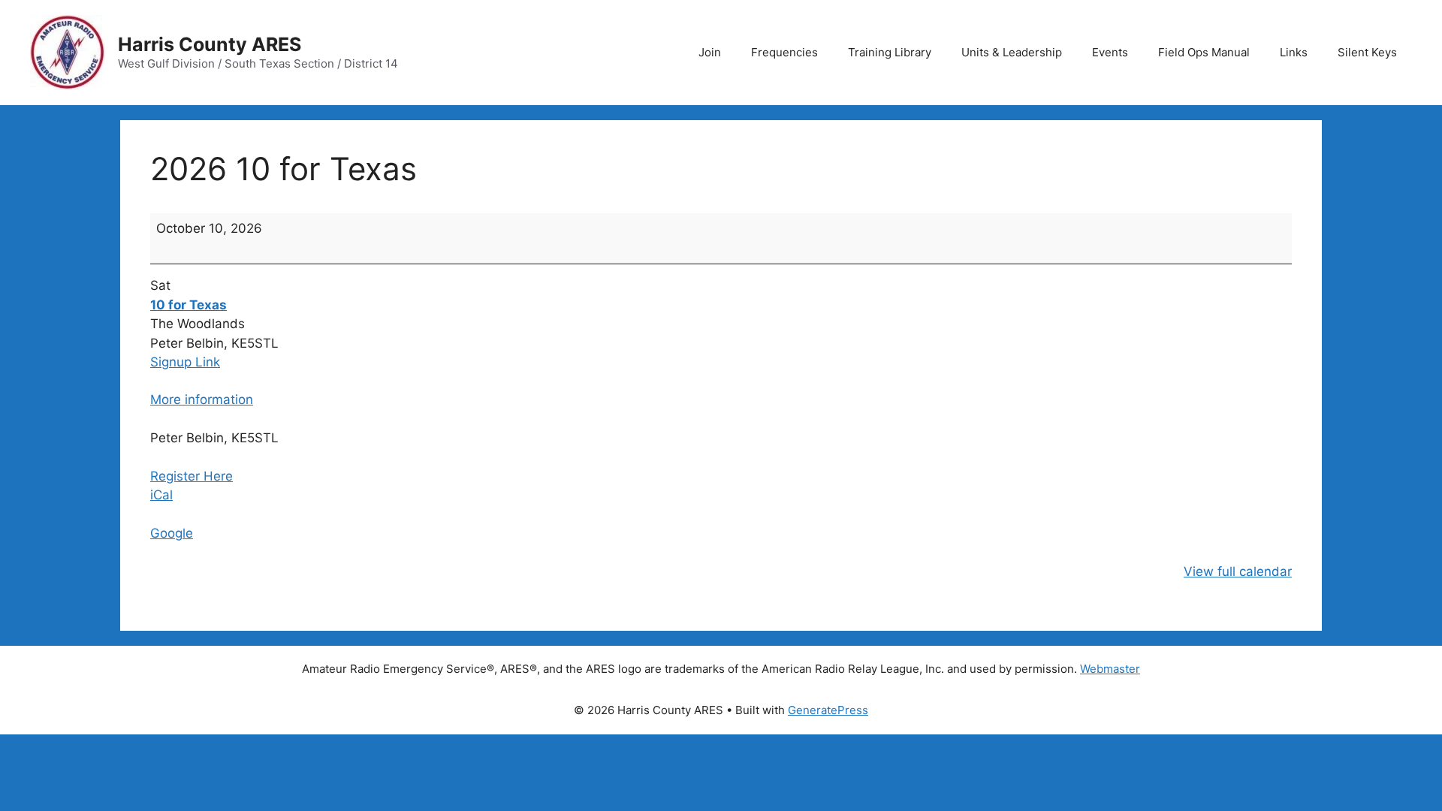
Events (1110, 52)
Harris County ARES (209, 44)
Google (171, 533)
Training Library (889, 52)
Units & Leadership (1011, 52)
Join (709, 52)
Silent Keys (1367, 52)
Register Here (191, 476)
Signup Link (185, 361)
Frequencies (784, 52)
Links (1294, 52)
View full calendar (1238, 571)
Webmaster (1110, 669)
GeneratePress (828, 710)
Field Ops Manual (1204, 52)
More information (201, 399)
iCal (161, 494)
